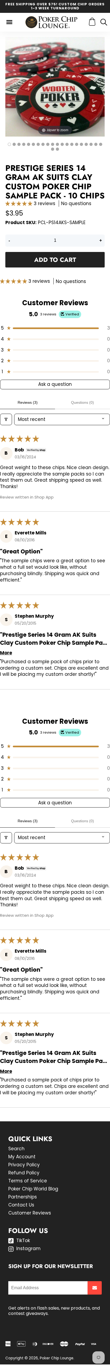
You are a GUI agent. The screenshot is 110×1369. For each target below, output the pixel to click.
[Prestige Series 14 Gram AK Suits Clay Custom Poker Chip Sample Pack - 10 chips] (9, 144)
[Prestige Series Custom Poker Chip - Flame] (28, 144)
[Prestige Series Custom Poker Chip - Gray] (91, 144)
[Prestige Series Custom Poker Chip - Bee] (23, 144)
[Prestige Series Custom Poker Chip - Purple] (100, 144)
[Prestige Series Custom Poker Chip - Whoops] (19, 144)
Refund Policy (24, 1173)
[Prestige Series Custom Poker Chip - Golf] (43, 144)
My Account (22, 1156)
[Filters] (6, 419)
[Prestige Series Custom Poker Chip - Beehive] (71, 144)
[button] (19, 203)
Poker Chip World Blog (33, 1189)
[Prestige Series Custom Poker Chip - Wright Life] (67, 144)
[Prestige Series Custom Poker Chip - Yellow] (76, 144)
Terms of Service (27, 1181)
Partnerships (22, 1197)
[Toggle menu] (9, 22)
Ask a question (55, 384)
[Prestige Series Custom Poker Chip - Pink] (57, 144)
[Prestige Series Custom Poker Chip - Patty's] (62, 144)
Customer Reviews (29, 1213)
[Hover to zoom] (55, 86)
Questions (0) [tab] (82, 402)
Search (16, 1148)
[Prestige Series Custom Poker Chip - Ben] (33, 144)
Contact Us (21, 1205)
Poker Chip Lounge (56, 1358)
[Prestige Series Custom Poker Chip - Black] (52, 149)
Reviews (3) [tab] (28, 402)
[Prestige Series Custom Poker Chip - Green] (81, 144)
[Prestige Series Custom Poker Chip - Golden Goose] (38, 144)
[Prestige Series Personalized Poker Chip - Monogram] (47, 144)
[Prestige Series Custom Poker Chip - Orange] (57, 149)
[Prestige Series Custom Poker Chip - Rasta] (14, 144)
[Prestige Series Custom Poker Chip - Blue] (86, 144)
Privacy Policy (24, 1164)
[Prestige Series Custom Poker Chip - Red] (95, 144)
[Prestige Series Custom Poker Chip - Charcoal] (52, 144)
